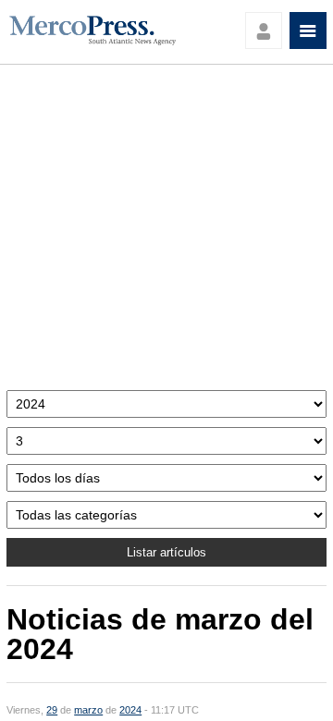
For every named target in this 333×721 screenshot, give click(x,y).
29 (51, 709)
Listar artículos (166, 552)
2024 (130, 709)
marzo (88, 709)
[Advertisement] (166, 232)
